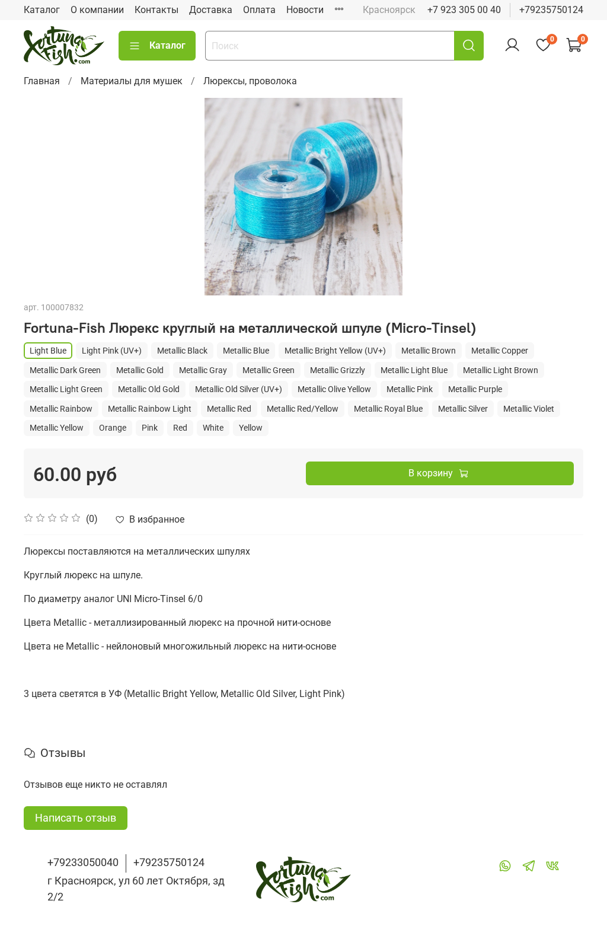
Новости (305, 9)
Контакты (156, 9)
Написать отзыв (75, 818)
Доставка (210, 9)
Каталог (42, 9)
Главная (42, 81)
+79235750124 (551, 9)
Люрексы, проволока (250, 81)
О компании (97, 9)
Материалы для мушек (132, 81)
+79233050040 (83, 862)
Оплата (259, 9)
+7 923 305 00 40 (464, 9)
